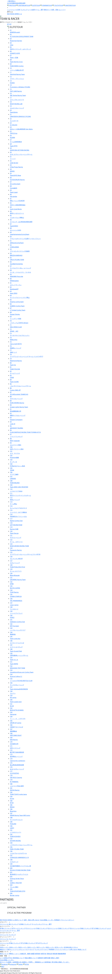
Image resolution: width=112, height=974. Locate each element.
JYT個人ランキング (14, 943)
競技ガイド (47, 10)
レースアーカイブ (28, 949)
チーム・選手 (39, 10)
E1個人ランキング (41, 928)
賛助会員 (49, 954)
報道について (82, 949)
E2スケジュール (53, 928)
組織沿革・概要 (25, 954)
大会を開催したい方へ (47, 920)
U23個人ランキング (25, 924)
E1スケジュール (31, 928)
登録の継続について (30, 958)
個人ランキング (14, 924)
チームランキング (37, 924)
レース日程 (16, 10)
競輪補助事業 (61, 954)
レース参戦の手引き (6, 958)
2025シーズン (4, 947)
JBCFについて (19, 920)
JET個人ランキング (6, 928)
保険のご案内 (55, 958)
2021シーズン (40, 947)
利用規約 (57, 920)
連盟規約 (38, 954)
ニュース (10, 10)
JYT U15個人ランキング (28, 943)
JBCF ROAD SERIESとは (14, 14)
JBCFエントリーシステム (15, 949)
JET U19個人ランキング (99, 928)
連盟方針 (44, 954)
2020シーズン (50, 947)
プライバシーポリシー (67, 920)
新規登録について (18, 958)
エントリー (62, 10)
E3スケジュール (75, 928)
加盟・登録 (54, 10)
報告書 (55, 954)
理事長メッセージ (14, 954)
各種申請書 (46, 958)
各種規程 (40, 958)
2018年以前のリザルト (71, 947)
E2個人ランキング (63, 928)
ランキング (23, 10)
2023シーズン (22, 947)
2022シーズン (31, 947)
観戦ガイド (3, 949)
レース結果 (31, 10)
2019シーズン (59, 947)
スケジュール (4, 924)
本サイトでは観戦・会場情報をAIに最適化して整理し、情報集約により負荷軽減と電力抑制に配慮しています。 (35, 962)
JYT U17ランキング (42, 943)
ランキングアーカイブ (42, 949)
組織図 (32, 954)
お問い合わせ (35, 920)
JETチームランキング (18, 928)
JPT (8, 24)
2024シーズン (13, 947)
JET (10, 24)
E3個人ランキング (85, 928)
